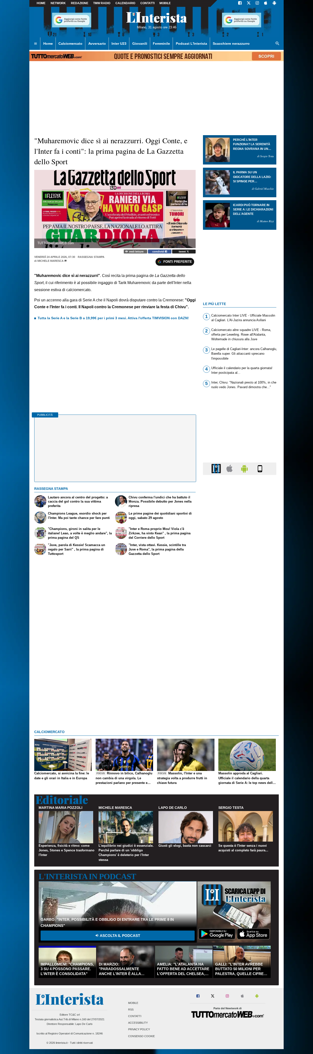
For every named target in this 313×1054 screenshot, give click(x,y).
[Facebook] (240, 3)
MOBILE (165, 3)
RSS (131, 1009)
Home (41, 3)
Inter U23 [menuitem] (119, 43)
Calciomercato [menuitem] (70, 43)
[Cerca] (277, 43)
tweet (183, 251)
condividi (158, 251)
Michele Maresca (50, 260)
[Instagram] (257, 3)
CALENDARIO (125, 3)
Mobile (133, 1002)
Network (58, 3)
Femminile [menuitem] (161, 43)
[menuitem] (35, 43)
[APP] (217, 468)
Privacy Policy (139, 1029)
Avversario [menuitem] (97, 43)
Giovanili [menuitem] (139, 43)
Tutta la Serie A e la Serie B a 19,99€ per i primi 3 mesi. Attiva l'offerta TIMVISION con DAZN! (113, 318)
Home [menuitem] (48, 43)
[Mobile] (260, 468)
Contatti (134, 1016)
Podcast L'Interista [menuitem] (191, 43)
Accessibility (138, 1022)
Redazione (79, 3)
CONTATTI (147, 3)
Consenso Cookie (141, 1036)
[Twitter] (248, 3)
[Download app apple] (266, 3)
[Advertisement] (239, 668)
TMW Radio (101, 3)
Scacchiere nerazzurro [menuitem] (231, 43)
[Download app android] (274, 3)
